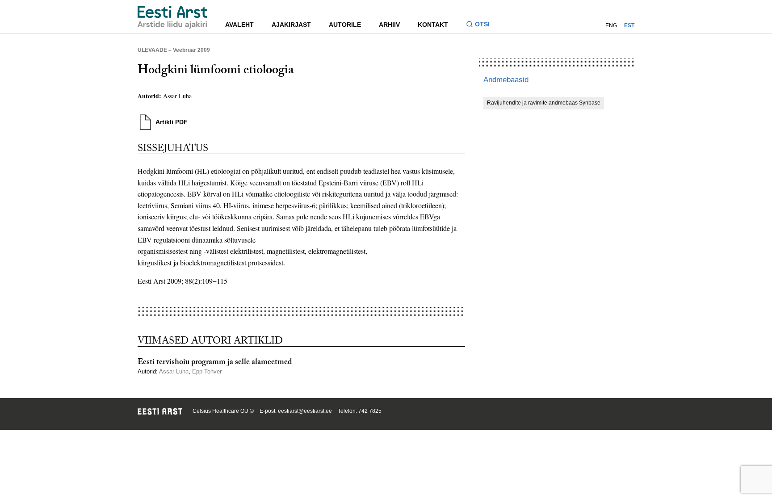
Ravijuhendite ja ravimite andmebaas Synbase (543, 103)
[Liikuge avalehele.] (172, 17)
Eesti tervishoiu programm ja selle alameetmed (215, 363)
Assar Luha (177, 96)
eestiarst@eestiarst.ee (305, 411)
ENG (611, 25)
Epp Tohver (207, 371)
